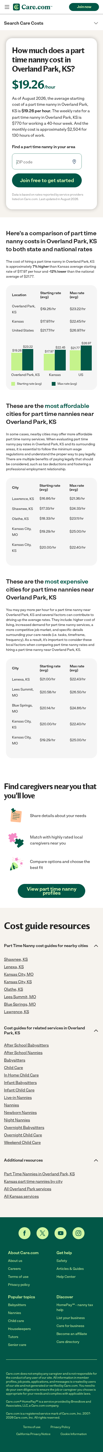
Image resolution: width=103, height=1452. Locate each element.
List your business (70, 1318)
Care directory (67, 1342)
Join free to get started (47, 180)
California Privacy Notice (33, 1434)
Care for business (70, 1326)
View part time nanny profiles (51, 891)
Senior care (17, 1345)
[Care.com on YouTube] (60, 1233)
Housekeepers (19, 1329)
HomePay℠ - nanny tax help (74, 1307)
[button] (51, 23)
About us (15, 1261)
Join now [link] (84, 7)
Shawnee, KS (22, 509)
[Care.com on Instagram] (78, 1233)
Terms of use (18, 1277)
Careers (14, 1269)
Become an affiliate (71, 1334)
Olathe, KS (20, 519)
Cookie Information (73, 1434)
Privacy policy (19, 1285)
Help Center (66, 1277)
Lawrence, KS (23, 499)
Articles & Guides (70, 1269)
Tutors (13, 1337)
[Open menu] (7, 7)
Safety (61, 1261)
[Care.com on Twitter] (42, 1233)
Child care (16, 1321)
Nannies (14, 1313)
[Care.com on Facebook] (24, 1233)
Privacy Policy (60, 1427)
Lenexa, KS (21, 679)
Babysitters (17, 1305)
